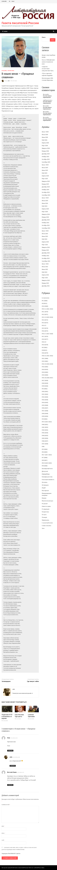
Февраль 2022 (46, 280)
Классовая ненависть (48, 479)
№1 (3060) (44, 301)
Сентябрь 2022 (46, 261)
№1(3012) (44, 303)
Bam (43, 867)
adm (9, 80)
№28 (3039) (45, 383)
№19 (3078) (45, 345)
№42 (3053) (45, 430)
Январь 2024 (45, 217)
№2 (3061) (44, 347)
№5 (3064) (44, 449)
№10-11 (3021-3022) (47, 309)
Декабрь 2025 (46, 154)
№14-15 (44, 325)
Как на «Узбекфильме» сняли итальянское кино (48, 62)
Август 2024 (45, 198)
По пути (44, 514)
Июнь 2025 (45, 170)
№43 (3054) (45, 433)
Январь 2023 (45, 250)
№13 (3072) (45, 320)
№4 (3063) (44, 419)
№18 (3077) (45, 339)
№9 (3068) (44, 466)
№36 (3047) (45, 408)
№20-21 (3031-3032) (47, 356)
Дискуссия (45, 471)
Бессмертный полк (47, 468)
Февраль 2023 (46, 247)
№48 (43, 446)
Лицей (43, 488)
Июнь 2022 (45, 269)
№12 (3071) (45, 314)
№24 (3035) (45, 369)
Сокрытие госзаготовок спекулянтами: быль (47, 68)
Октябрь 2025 (46, 159)
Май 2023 (44, 239)
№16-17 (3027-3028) (47, 334)
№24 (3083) (4, 70)
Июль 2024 (45, 200)
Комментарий (6, 804)
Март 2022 (45, 277)
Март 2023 (45, 244)
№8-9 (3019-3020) (47, 463)
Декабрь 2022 (46, 253)
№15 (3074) (45, 328)
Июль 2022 (45, 266)
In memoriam (45, 298)
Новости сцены (46, 506)
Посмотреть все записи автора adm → (22, 693)
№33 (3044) (45, 400)
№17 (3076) (45, 336)
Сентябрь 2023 (46, 228)
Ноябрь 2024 (45, 189)
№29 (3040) (45, 386)
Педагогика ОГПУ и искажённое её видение (7, 716)
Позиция (44, 517)
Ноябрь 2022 (45, 255)
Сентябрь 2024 (46, 195)
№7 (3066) (44, 457)
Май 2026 (44, 140)
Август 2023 (45, 231)
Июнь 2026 (45, 137)
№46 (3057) (45, 441)
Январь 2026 (45, 151)
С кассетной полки (47, 523)
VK (9, 1)
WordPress (38, 867)
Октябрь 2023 (46, 225)
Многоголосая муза (47, 501)
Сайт (3, 840)
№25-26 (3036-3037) (47, 378)
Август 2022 (45, 264)
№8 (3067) (44, 460)
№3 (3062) (44, 389)
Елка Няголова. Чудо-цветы (19, 715)
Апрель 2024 (45, 209)
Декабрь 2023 (46, 220)
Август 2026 (45, 132)
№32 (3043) (45, 397)
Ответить (10, 750)
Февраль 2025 (46, 181)
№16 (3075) (45, 331)
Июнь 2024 (45, 203)
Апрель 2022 (45, 275)
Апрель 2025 (45, 176)
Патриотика (11, 70)
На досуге (45, 503)
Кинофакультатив (47, 477)
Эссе (43, 528)
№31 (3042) (45, 394)
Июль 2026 (45, 134)
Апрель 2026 (45, 143)
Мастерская (45, 490)
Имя (3, 826)
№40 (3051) (45, 424)
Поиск (43, 37)
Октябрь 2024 (46, 192)
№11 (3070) (45, 312)
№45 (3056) (45, 438)
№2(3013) (44, 350)
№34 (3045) (45, 402)
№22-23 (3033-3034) (47, 364)
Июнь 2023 (45, 236)
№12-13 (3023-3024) (47, 317)
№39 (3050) (45, 416)
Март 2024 (45, 211)
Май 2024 (44, 206)
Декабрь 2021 (46, 286)
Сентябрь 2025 (46, 162)
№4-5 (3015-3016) (47, 422)
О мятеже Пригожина (31, 715)
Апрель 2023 (45, 242)
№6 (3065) (44, 452)
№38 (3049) (45, 413)
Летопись (44, 482)
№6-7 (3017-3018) (47, 455)
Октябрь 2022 (46, 258)
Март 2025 (45, 178)
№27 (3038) (45, 380)
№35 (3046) (45, 405)
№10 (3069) (45, 306)
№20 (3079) (45, 353)
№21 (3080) (45, 358)
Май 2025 (44, 173)
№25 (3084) (45, 375)
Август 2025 (45, 165)
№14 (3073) (45, 323)
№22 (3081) (45, 361)
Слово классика (46, 525)
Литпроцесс (45, 485)
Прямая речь (45, 520)
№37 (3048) (45, 411)
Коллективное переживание (47, 96)
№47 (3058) (45, 444)
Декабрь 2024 (46, 187)
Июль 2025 (45, 167)
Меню (5, 31)
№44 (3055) (45, 435)
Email (13, 1)
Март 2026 (45, 145)
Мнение (44, 498)
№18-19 (44, 342)
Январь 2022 (45, 283)
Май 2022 (44, 272)
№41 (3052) (45, 427)
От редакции (45, 509)
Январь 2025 (45, 184)
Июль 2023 (45, 233)
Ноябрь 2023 (45, 222)
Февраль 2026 (46, 148)
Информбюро (46, 474)
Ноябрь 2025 (45, 156)
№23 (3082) (45, 367)
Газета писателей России (20, 23)
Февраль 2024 (46, 214)
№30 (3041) (45, 391)
